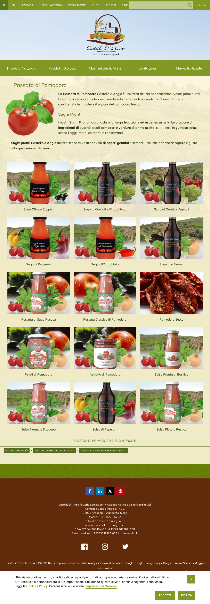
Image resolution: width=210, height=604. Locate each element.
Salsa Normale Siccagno (38, 429)
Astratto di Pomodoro (105, 374)
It (4, 5)
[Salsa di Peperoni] (105, 403)
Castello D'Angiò (16, 450)
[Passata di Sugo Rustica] (38, 293)
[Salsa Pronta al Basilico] (171, 348)
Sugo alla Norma (172, 264)
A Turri (110, 5)
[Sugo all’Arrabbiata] (105, 238)
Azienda (27, 5)
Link (125, 5)
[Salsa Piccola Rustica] (171, 403)
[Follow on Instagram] (105, 546)
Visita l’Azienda (51, 5)
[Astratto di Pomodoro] (105, 348)
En (13, 5)
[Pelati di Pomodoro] (38, 348)
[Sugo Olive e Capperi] (38, 183)
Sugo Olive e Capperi (39, 209)
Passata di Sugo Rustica (38, 319)
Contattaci (147, 68)
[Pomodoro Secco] (171, 293)
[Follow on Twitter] (125, 546)
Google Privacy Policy (147, 563)
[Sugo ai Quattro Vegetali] (171, 183)
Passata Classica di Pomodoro (105, 319)
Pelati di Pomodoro (38, 374)
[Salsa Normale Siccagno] (38, 403)
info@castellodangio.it (104, 521)
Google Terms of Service (177, 563)
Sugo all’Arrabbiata (105, 264)
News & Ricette (189, 68)
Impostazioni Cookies (101, 586)
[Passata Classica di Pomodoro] (105, 293)
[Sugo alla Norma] (171, 238)
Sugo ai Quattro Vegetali (171, 209)
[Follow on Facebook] (84, 546)
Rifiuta (186, 595)
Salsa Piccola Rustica (171, 429)
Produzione (77, 5)
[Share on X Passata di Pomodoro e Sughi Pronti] (110, 491)
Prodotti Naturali (21, 68)
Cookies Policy (37, 586)
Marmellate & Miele (105, 68)
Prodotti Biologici (63, 68)
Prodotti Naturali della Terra (54, 450)
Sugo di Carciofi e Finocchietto (105, 209)
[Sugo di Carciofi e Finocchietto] (105, 183)
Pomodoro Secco (172, 319)
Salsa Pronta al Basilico (171, 374)
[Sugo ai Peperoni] (38, 238)
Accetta (165, 595)
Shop (95, 5)
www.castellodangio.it (105, 525)
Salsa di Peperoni (104, 429)
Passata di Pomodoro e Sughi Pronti (103, 450)
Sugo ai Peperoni (38, 264)
